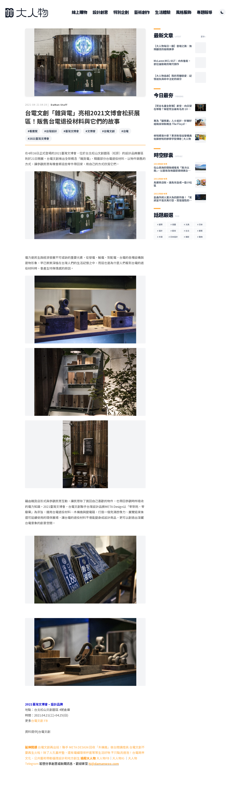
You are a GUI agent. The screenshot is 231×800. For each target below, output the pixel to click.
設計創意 (100, 12)
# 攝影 (186, 236)
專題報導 (204, 12)
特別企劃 (121, 12)
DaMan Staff (59, 104)
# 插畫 (173, 224)
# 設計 (160, 230)
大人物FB (102, 758)
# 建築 (160, 224)
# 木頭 (160, 236)
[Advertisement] (85, 774)
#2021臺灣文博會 (38, 138)
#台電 (125, 131)
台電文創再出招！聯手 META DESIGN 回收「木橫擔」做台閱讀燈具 (83, 747)
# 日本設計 (173, 236)
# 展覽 (200, 230)
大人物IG (118, 758)
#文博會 (90, 131)
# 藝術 (173, 230)
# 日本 (200, 224)
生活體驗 (162, 12)
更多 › (203, 36)
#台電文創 (108, 131)
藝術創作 (141, 12)
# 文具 (186, 224)
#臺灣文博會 (71, 131)
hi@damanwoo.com (104, 763)
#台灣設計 (50, 131)
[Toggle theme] (222, 12)
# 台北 (186, 230)
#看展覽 (33, 131)
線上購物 (79, 12)
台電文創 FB (39, 720)
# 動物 (200, 236)
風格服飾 (183, 12)
